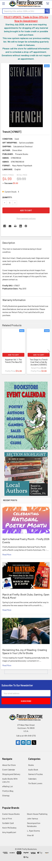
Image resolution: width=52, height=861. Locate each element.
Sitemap (5, 795)
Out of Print (7, 818)
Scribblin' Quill (8, 823)
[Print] (15, 226)
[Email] (10, 226)
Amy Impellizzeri (9, 832)
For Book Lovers (35, 783)
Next (48, 352)
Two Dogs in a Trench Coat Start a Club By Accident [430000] (39, 362)
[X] (34, 742)
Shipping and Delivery (11, 774)
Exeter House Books (11, 814)
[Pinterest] (26, 226)
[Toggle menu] (3, 3)
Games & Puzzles (35, 774)
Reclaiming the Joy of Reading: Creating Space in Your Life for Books (24, 651)
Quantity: (7, 197)
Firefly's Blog (7, 791)
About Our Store (9, 765)
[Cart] (48, 3)
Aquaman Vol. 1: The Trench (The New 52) (13, 360)
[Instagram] (23, 742)
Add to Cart (13, 355)
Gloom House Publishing (37, 814)
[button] (26, 415)
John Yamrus (32, 818)
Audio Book (33, 769)
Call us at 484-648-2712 (26, 735)
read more (6, 554)
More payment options (26, 218)
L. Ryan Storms (33, 830)
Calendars (32, 778)
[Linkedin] (20, 226)
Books (31, 765)
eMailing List (7, 786)
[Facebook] (4, 226)
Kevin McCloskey (9, 827)
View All (30, 835)
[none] (26, 95)
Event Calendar (8, 769)
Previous (3, 352)
